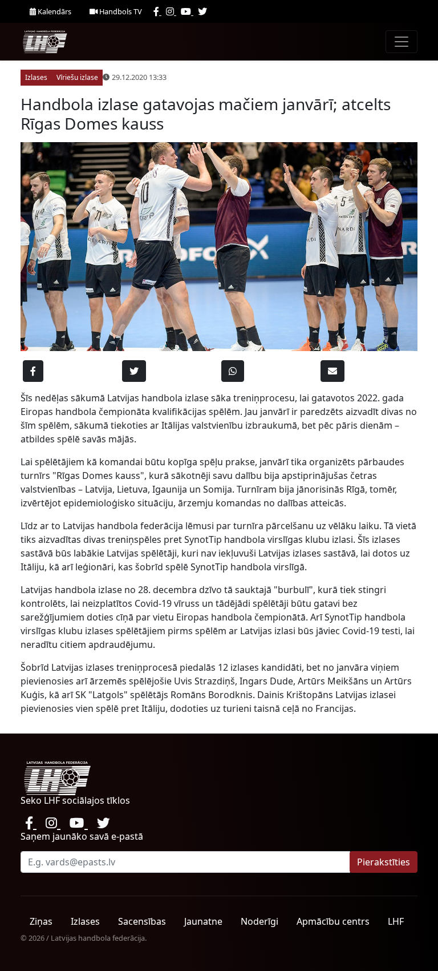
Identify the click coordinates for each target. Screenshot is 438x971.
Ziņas (41, 921)
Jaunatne (203, 921)
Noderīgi (259, 921)
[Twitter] (202, 11)
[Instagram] (171, 11)
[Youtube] (187, 11)
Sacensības (142, 921)
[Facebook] (157, 11)
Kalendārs (53, 11)
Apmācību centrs (333, 921)
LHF (396, 921)
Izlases (85, 921)
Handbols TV (120, 11)
